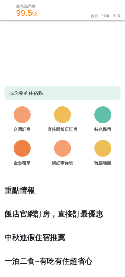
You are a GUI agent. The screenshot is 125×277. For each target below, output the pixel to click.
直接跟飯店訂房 (62, 129)
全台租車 (22, 162)
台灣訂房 (22, 129)
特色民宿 (102, 129)
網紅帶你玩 (62, 162)
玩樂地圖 (102, 162)
